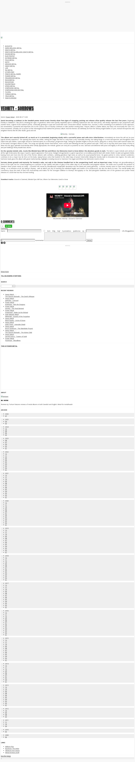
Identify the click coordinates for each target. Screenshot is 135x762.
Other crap (9, 72)
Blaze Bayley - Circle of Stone (15, 320)
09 (6, 458)
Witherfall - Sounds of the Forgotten (17, 316)
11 (6, 456)
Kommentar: (39, 240)
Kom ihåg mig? (53, 231)
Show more (5, 272)
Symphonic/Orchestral (14, 90)
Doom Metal (10, 54)
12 (6, 454)
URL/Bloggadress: (128, 231)
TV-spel (8, 92)
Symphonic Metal (12, 88)
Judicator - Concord (11, 300)
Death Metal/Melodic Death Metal (19, 52)
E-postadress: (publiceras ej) (73, 231)
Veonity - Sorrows (17, 108)
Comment (4, 229)
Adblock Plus (9, 747)
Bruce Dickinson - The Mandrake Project (19, 328)
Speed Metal (10, 86)
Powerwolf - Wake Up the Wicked (16, 312)
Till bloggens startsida (11, 276)
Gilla (9, 226)
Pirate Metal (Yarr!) (13, 74)
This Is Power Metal (9, 346)
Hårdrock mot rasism (12, 751)
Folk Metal (9, 60)
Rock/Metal (10, 80)
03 (6, 423)
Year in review (10, 98)
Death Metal (10, 50)
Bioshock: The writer (12, 749)
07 (6, 416)
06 (6, 433)
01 (6, 448)
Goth (7, 62)
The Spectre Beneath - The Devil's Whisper (19, 296)
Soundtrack (10, 84)
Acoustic (8, 46)
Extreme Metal (11, 58)
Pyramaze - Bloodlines (13, 340)
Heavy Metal (10, 66)
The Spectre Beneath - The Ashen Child (18, 332)
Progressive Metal (12, 78)
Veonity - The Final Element (14, 308)
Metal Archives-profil (12, 753)
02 (6, 468)
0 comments (7, 222)
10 (6, 429)
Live (6, 68)
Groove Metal (10, 64)
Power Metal (10, 76)
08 (6, 431)
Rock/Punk (9, 82)
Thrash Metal (10, 94)
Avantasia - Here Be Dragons (15, 304)
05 (6, 462)
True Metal (9, 96)
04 (6, 421)
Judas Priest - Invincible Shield (15, 324)
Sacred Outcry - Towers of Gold (16, 336)
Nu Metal (9, 70)
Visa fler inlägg (6, 756)
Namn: (3, 231)
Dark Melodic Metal (13, 48)
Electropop (10, 56)
